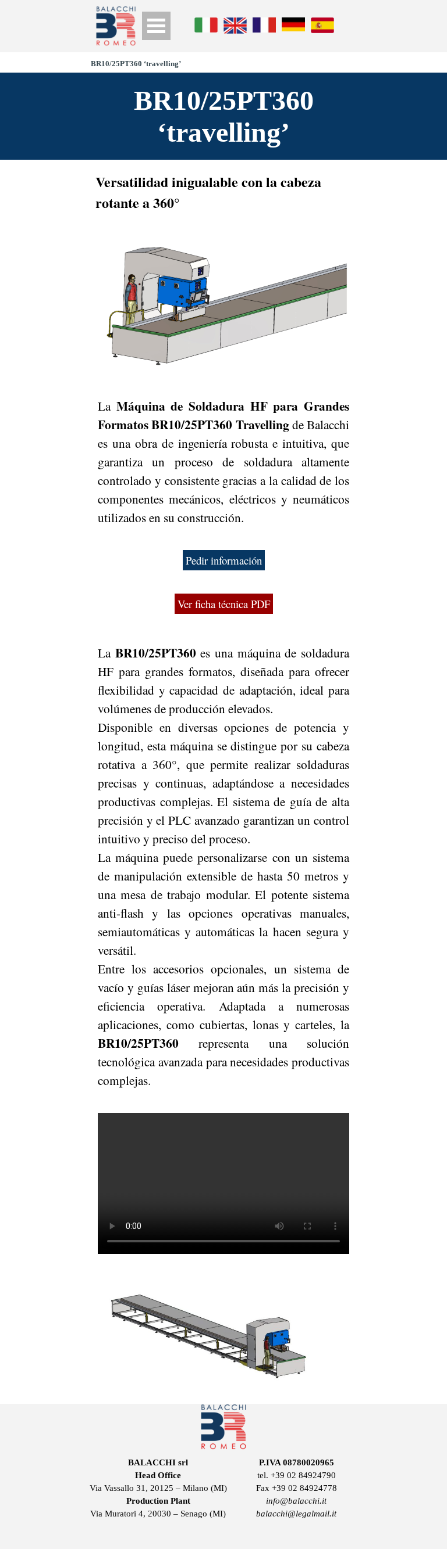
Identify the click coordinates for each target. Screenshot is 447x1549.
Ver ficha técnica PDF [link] (224, 603)
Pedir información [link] (224, 560)
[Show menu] (156, 26)
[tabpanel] (223, 192)
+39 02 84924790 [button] (303, 1475)
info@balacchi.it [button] (296, 1500)
